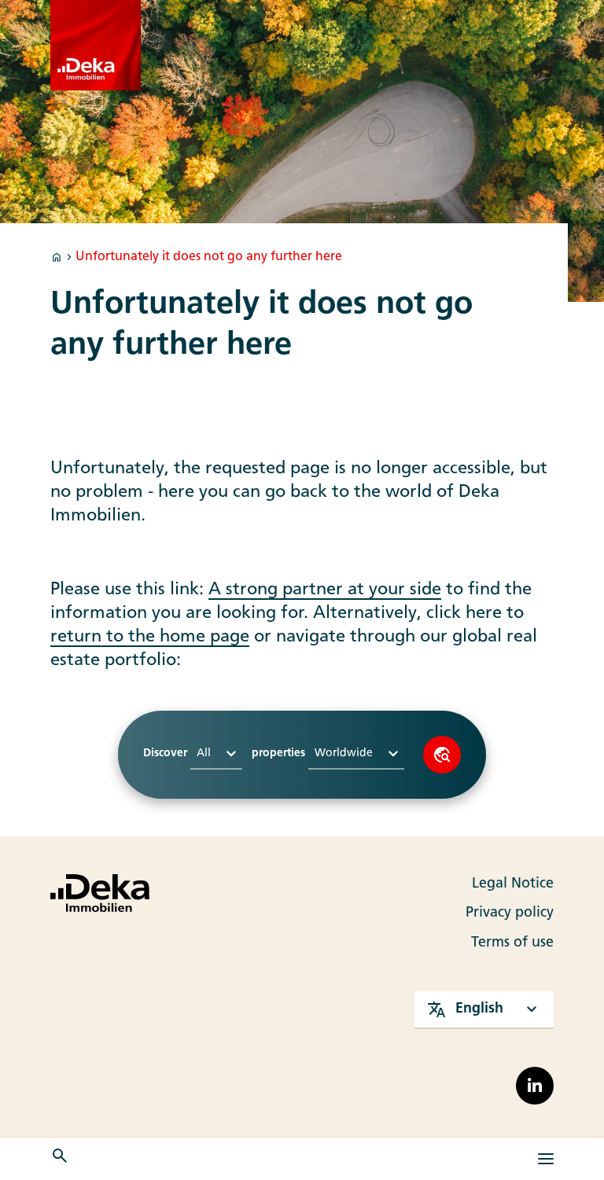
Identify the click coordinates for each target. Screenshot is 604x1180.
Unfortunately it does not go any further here (209, 257)
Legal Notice (513, 884)
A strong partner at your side (324, 590)
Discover (442, 755)
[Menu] (546, 1159)
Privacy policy (510, 913)
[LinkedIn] (535, 1086)
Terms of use (512, 943)
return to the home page (149, 637)
